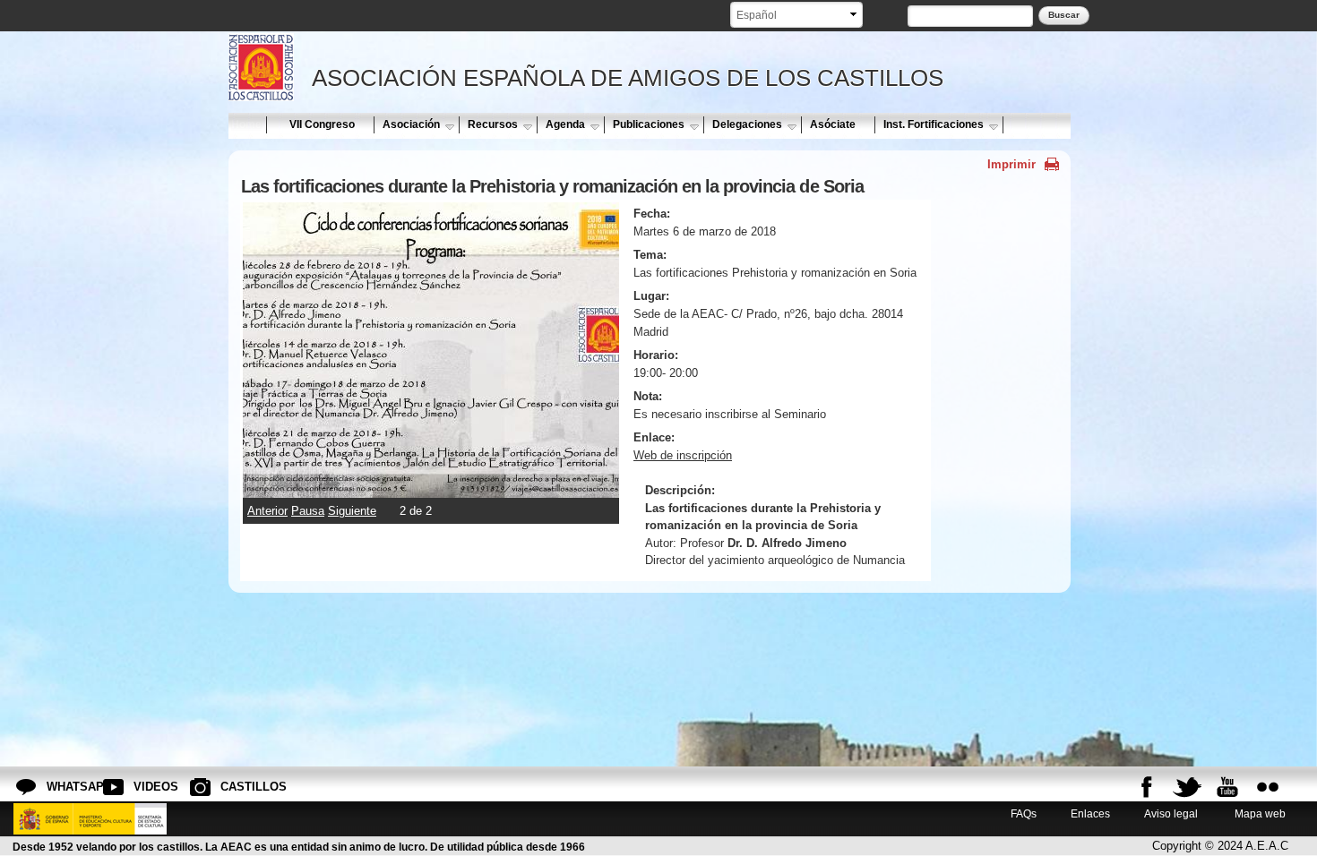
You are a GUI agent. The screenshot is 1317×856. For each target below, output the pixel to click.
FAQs (1024, 813)
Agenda (565, 124)
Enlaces (1090, 813)
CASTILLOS (234, 786)
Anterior (267, 511)
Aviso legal (1171, 813)
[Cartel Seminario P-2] (431, 488)
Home (246, 124)
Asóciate (833, 124)
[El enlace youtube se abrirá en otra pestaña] (1227, 787)
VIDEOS (147, 786)
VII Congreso (322, 124)
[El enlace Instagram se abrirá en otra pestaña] (1267, 787)
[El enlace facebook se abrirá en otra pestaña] (1146, 787)
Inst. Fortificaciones (933, 124)
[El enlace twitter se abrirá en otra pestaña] (1187, 787)
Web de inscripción (682, 455)
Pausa (307, 511)
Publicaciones (648, 124)
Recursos (493, 124)
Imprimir (1011, 164)
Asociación (411, 124)
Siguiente (352, 511)
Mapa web (1259, 813)
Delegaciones (747, 124)
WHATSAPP (61, 786)
